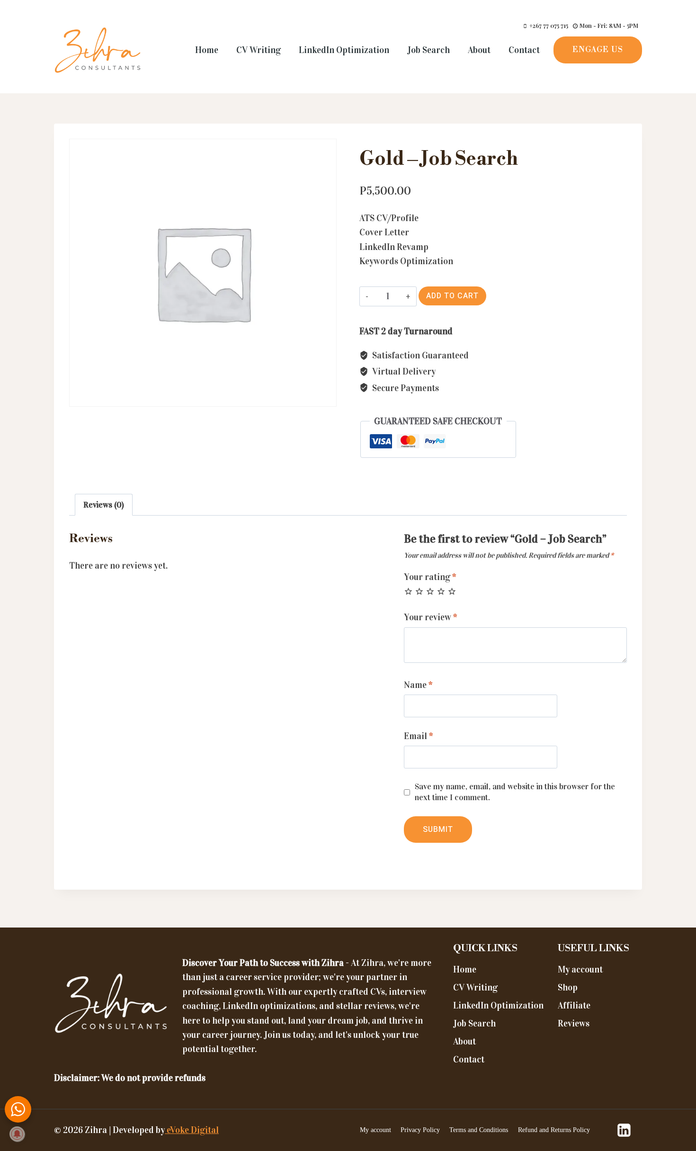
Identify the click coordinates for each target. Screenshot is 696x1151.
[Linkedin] (624, 1130)
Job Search (428, 50)
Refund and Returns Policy (554, 1129)
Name (418, 684)
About (479, 50)
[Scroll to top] (669, 1117)
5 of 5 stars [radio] (451, 591)
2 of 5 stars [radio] (419, 591)
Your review (430, 617)
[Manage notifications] (17, 1134)
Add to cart (452, 296)
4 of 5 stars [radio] (441, 591)
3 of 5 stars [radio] (430, 591)
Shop (568, 987)
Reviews (573, 1023)
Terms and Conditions (478, 1129)
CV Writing (258, 50)
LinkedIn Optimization (344, 50)
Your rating (430, 576)
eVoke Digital (192, 1129)
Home (206, 50)
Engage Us (597, 50)
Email (418, 736)
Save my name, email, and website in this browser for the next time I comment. (515, 792)
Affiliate (574, 1005)
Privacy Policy (420, 1129)
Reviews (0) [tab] (103, 505)
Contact (524, 50)
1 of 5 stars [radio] (408, 591)
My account (580, 969)
